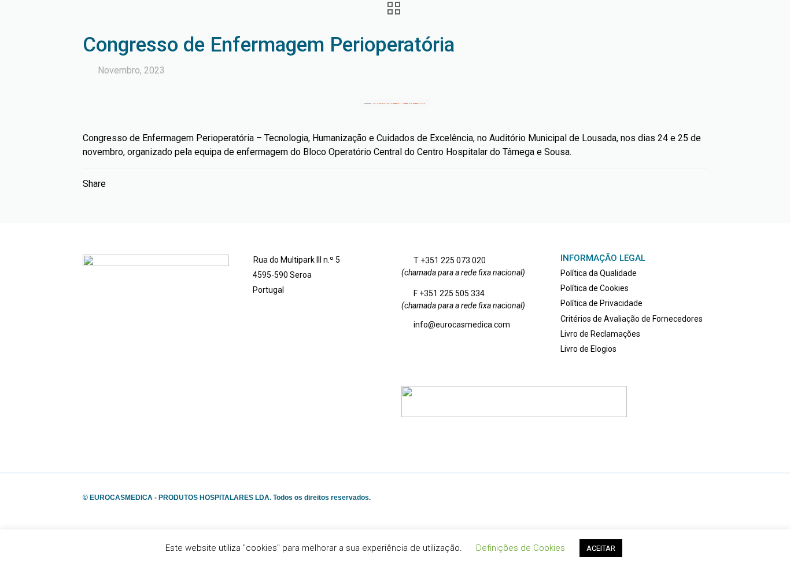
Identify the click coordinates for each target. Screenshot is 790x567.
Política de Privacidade (601, 303)
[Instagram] (690, 497)
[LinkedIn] (674, 497)
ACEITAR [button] (600, 548)
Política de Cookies (594, 288)
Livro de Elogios (588, 349)
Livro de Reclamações (600, 333)
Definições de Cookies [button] (520, 548)
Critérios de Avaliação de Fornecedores (631, 318)
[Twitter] (658, 497)
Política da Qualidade (598, 273)
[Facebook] (643, 497)
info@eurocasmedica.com (462, 324)
